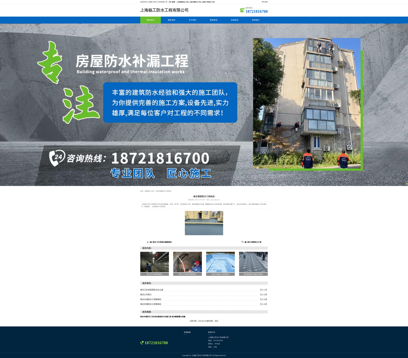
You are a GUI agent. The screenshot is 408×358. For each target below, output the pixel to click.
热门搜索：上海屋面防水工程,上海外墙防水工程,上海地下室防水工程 (192, 2)
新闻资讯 (213, 20)
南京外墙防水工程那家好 (204, 304)
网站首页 (150, 20)
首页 (141, 191)
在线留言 (235, 20)
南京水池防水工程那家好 (204, 299)
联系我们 (256, 20)
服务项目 (171, 20)
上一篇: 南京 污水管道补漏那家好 (159, 242)
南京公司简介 (204, 294)
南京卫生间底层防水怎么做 (204, 290)
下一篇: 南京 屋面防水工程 (251, 242)
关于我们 (192, 20)
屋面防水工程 (149, 191)
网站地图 (265, 2)
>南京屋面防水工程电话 (163, 191)
